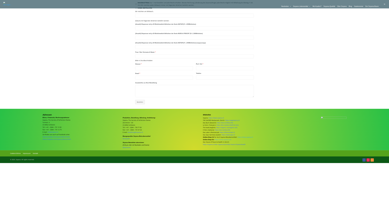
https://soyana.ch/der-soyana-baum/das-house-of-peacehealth (224, 144)
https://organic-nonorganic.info (226, 127)
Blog (350, 6)
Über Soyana (342, 6)
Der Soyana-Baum (372, 6)
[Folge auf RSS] (372, 160)
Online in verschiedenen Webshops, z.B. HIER (49, 183)
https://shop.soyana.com (223, 140)
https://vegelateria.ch (232, 120)
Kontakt (35, 153)
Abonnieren (127, 147)
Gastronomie (358, 6)
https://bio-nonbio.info (222, 130)
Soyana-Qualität (329, 6)
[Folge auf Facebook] (364, 160)
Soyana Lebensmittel (300, 6)
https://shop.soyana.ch (245, 137)
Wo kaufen (126, 139)
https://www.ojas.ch (228, 135)
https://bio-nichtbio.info (225, 123)
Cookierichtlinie (15, 153)
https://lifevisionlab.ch (227, 132)
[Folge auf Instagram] (368, 160)
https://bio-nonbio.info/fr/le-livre (227, 125)
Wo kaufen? (317, 6)
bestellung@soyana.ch (135, 132)
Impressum (27, 153)
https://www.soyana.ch (216, 118)
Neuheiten (285, 6)
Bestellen (140, 102)
